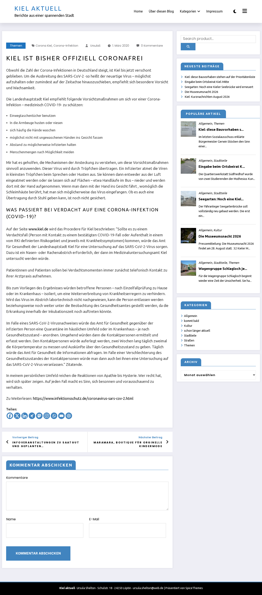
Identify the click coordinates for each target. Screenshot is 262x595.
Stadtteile (190, 335)
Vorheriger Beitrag (25, 437)
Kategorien (188, 11)
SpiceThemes (194, 588)
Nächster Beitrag (150, 437)
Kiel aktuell (38, 8)
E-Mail (94, 519)
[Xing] (32, 415)
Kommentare (17, 477)
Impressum (214, 11)
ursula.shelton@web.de (148, 588)
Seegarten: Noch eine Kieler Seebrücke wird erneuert (219, 87)
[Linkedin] (24, 415)
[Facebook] (10, 415)
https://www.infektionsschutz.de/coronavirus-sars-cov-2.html (83, 398)
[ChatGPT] (69, 415)
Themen (16, 46)
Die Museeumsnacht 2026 (201, 92)
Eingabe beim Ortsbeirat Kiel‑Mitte (207, 81)
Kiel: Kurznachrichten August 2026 (207, 96)
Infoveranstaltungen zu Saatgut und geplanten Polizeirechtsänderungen (45, 444)
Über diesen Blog (161, 11)
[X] (17, 415)
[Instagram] (46, 415)
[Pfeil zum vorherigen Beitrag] (7, 442)
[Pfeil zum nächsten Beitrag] (167, 442)
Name (11, 519)
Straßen (189, 340)
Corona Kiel (44, 46)
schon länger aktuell (197, 330)
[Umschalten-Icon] (244, 11)
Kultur (188, 325)
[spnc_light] (234, 11)
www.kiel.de (38, 229)
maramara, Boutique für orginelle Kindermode (128, 444)
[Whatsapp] (54, 415)
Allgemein (190, 316)
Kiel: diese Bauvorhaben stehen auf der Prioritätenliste (220, 77)
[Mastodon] (39, 415)
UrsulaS (95, 46)
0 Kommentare (152, 46)
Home (138, 11)
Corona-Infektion (65, 46)
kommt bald (191, 320)
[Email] (61, 415)
